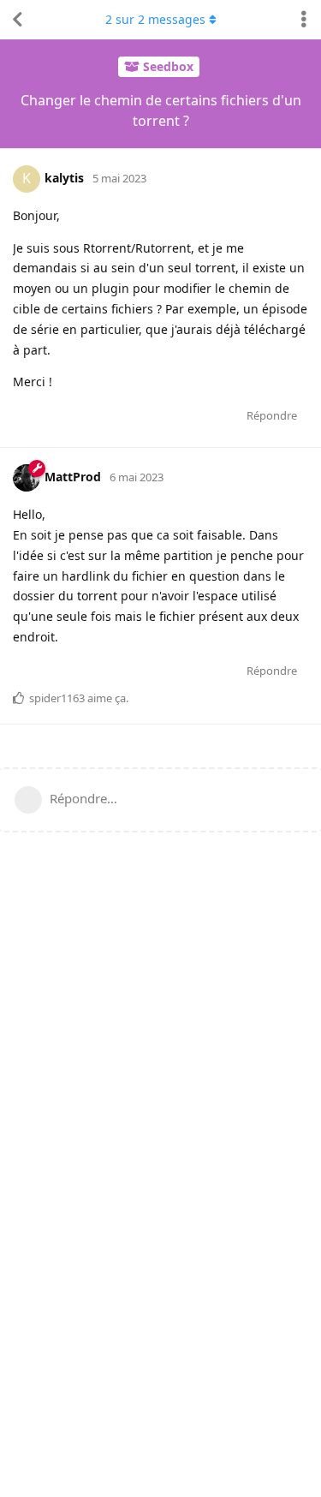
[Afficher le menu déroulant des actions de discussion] (304, 19)
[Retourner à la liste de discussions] (17, 19)
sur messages (155, 19)
